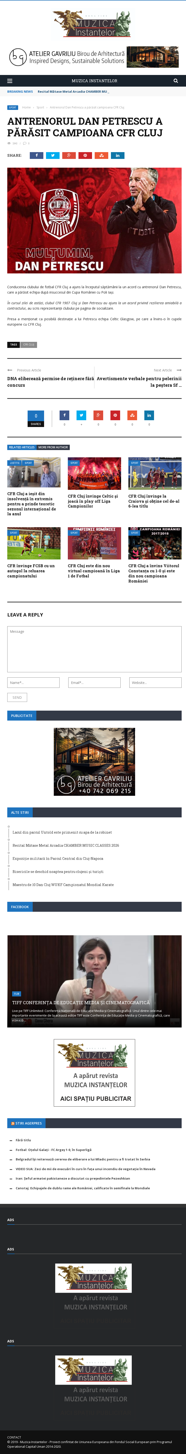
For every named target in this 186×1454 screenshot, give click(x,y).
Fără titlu (23, 1140)
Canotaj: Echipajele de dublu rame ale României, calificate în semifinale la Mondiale (83, 1188)
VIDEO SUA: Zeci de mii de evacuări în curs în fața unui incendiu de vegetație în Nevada (85, 1169)
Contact (14, 1437)
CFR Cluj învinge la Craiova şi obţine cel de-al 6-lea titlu (153, 501)
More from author (53, 447)
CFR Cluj (28, 344)
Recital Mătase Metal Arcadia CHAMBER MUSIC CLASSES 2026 (85, 91)
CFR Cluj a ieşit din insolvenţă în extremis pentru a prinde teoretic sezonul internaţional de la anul (31, 503)
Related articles (22, 447)
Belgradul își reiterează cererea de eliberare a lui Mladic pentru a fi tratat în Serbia (83, 1159)
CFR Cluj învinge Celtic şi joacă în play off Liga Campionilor (93, 501)
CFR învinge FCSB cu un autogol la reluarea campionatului (31, 570)
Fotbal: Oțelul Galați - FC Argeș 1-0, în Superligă (54, 1150)
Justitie (15, 463)
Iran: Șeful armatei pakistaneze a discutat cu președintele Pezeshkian (73, 1178)
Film (16, 993)
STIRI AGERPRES (29, 1123)
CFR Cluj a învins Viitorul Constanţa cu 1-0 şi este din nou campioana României (153, 573)
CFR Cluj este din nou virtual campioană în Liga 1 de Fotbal (94, 570)
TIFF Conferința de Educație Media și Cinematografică (81, 1002)
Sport (12, 107)
